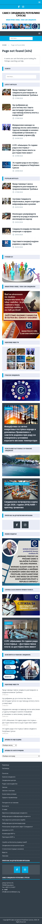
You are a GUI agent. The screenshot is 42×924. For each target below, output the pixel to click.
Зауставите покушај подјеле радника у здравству (25, 242)
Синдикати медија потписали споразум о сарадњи (26, 230)
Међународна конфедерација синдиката (16, 816)
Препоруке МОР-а (8, 837)
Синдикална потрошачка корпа (13, 845)
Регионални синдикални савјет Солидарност (17, 827)
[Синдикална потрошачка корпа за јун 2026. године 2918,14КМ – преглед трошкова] (21, 490)
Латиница (5, 768)
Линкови (5, 856)
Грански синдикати (8, 777)
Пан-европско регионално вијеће (13, 820)
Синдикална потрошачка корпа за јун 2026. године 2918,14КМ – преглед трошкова (21, 505)
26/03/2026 (19, 207)
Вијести (4, 852)
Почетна (5, 773)
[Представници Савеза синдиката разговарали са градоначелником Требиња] (6, 92)
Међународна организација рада (13, 823)
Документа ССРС (8, 830)
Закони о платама (8, 791)
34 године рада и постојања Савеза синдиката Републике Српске (25, 165)
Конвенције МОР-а (8, 834)
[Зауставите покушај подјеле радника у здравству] (6, 243)
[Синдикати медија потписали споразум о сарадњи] (6, 231)
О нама (4, 809)
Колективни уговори (9, 794)
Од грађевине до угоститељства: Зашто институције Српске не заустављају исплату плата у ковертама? (25, 110)
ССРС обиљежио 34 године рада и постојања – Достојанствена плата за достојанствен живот (24, 149)
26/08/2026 (19, 138)
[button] (39, 2)
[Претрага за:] (21, 38)
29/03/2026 (19, 222)
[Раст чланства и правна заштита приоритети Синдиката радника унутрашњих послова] (30, 366)
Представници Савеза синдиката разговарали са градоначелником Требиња (25, 92)
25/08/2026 (19, 156)
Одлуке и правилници (9, 797)
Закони (4, 787)
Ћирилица (5, 765)
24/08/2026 (19, 171)
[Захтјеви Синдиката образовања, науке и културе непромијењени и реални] (6, 201)
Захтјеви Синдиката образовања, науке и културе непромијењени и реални (26, 201)
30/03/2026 (19, 247)
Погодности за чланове (10, 803)
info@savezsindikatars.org (11, 892)
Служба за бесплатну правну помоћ (14, 842)
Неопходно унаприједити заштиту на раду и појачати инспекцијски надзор (25, 216)
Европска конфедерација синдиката (14, 813)
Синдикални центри (9, 780)
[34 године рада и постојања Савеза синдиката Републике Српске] (6, 165)
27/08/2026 (19, 98)
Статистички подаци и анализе (13, 849)
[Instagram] (23, 7)
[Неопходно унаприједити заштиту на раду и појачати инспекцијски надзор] (6, 216)
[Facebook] (19, 7)
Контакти (5, 806)
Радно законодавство (9, 784)
